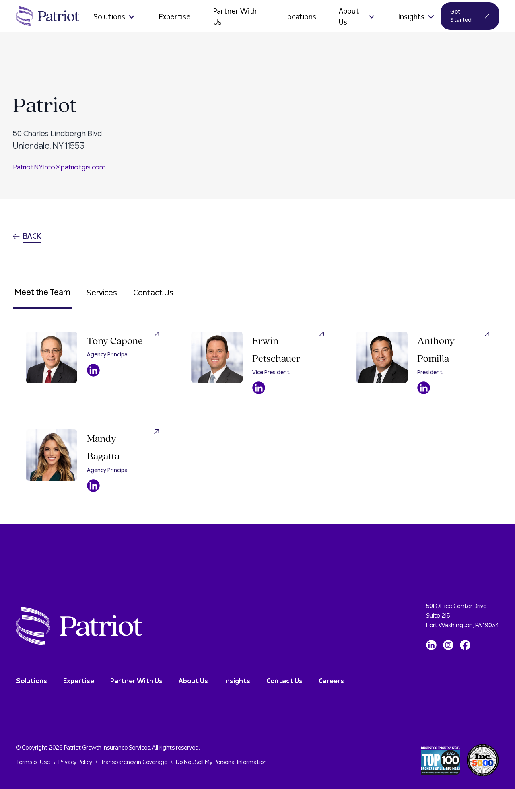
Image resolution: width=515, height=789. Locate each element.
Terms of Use (33, 762)
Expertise (175, 17)
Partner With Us (235, 16)
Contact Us (153, 293)
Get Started (461, 16)
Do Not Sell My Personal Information (221, 762)
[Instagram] (448, 645)
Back (32, 236)
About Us (349, 16)
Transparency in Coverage (134, 762)
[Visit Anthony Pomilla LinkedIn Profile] (423, 387)
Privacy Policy (75, 762)
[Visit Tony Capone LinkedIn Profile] (93, 370)
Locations (299, 17)
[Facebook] (465, 645)
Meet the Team (42, 292)
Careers (331, 681)
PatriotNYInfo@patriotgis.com (59, 167)
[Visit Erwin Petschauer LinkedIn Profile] (258, 387)
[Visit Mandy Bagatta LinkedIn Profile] (93, 485)
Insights (411, 17)
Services (102, 293)
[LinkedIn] (431, 645)
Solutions (109, 17)
